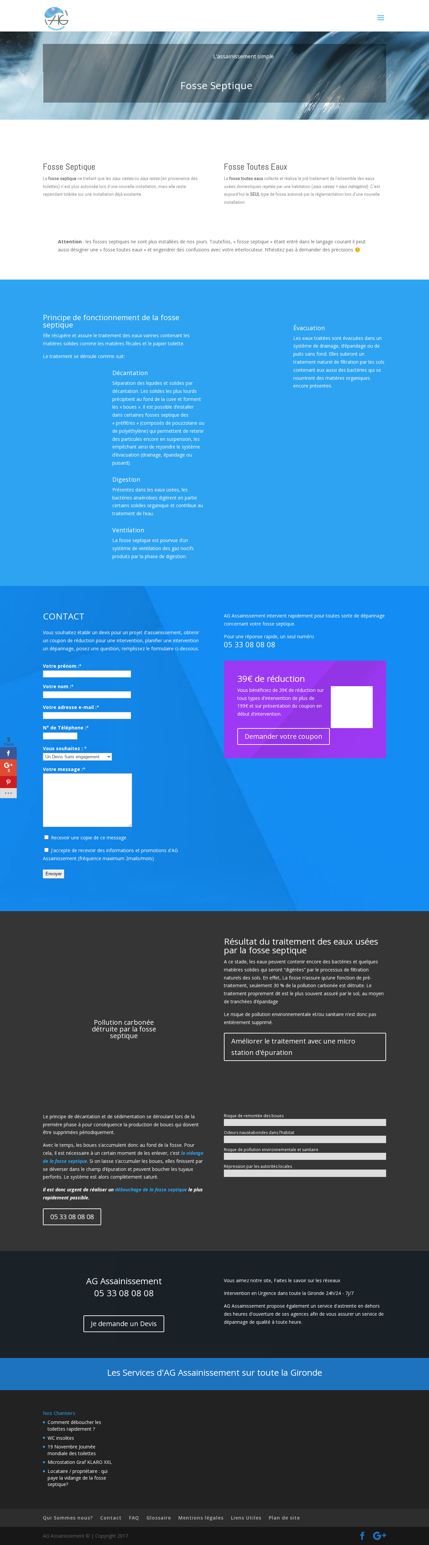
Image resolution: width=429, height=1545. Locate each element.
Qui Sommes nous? (68, 1517)
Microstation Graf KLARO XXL (80, 1462)
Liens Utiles (246, 1517)
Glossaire (158, 1517)
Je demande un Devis (124, 1323)
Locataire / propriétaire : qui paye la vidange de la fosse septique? (78, 1477)
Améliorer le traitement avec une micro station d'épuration (293, 1046)
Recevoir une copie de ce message (88, 837)
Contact (111, 1517)
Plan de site (284, 1517)
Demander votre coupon (283, 736)
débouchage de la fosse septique (151, 1189)
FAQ (134, 1517)
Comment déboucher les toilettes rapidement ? (74, 1425)
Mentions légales (201, 1517)
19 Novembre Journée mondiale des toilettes (72, 1450)
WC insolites (61, 1438)
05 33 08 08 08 (249, 644)
